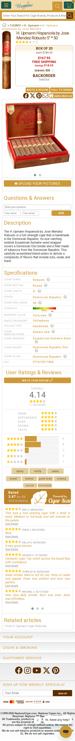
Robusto (39, 279)
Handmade (40, 326)
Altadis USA (41, 332)
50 (34, 303)
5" (34, 291)
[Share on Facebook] (26, 96)
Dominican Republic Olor (51, 347)
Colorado (40, 315)
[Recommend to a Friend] (45, 96)
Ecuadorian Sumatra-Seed (52, 338)
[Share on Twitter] (33, 96)
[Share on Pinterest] (39, 96)
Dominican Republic (47, 297)
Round (37, 285)
